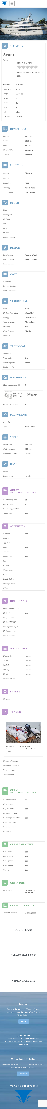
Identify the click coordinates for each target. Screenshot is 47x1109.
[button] (12, 3)
